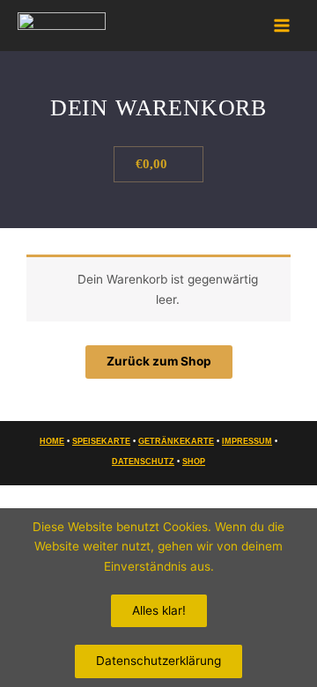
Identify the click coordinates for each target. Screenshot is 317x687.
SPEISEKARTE (101, 441)
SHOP (193, 461)
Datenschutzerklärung (158, 661)
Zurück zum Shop (159, 361)
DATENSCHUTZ (143, 461)
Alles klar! (159, 610)
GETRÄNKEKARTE (176, 441)
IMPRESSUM (247, 441)
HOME (52, 441)
